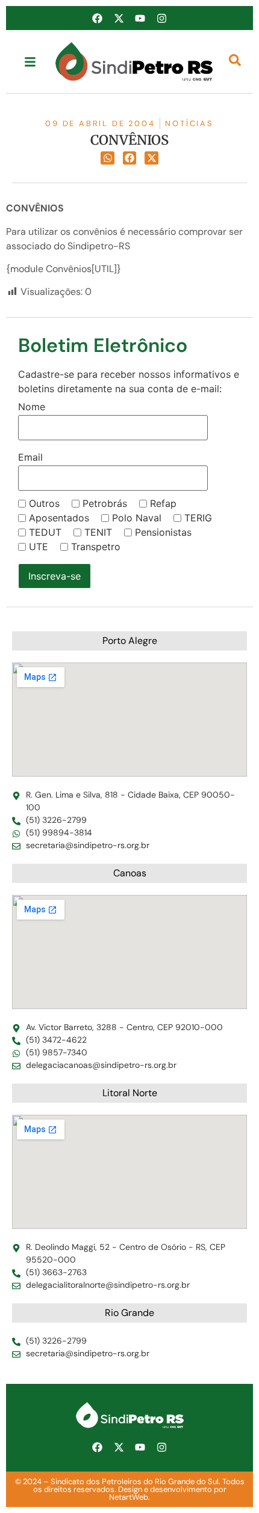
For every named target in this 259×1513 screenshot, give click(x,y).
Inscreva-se (54, 576)
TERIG (198, 518)
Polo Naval (136, 518)
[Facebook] (98, 18)
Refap (163, 503)
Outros (44, 503)
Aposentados (59, 518)
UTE (38, 546)
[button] (107, 158)
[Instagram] (161, 18)
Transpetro (95, 546)
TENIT (98, 532)
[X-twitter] (119, 18)
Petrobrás (105, 503)
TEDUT (45, 532)
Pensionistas (163, 532)
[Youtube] (140, 18)
